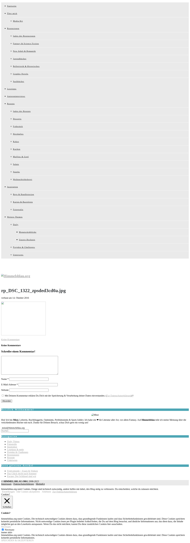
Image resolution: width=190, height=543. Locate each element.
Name (5, 379)
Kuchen (16, 149)
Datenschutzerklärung (23, 484)
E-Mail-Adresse (9, 384)
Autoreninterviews (16, 96)
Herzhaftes (18, 134)
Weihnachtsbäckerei (22, 179)
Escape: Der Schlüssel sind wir (21, 476)
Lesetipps (11, 89)
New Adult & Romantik (24, 51)
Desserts (17, 119)
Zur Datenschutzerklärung (118, 395)
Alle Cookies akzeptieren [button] (28, 491)
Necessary (9, 529)
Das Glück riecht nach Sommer (22, 473)
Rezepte (11, 104)
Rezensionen (13, 28)
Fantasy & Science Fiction (26, 44)
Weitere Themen (15, 217)
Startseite (11, 6)
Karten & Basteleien (23, 202)
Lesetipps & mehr (15, 449)
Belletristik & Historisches (26, 66)
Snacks (16, 172)
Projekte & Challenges (24, 247)
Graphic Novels (20, 74)
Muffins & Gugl (21, 157)
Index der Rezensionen (24, 36)
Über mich (12, 13)
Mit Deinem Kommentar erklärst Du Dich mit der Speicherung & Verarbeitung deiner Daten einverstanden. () (69, 395)
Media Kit (18, 21)
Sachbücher (18, 81)
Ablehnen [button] (46, 491)
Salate (16, 164)
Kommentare (10, 339)
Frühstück (18, 126)
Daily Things (13, 441)
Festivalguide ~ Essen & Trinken (22, 471)
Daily (15, 225)
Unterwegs (18, 255)
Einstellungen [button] (8, 491)
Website (5, 390)
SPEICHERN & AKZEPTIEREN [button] (17, 540)
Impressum (6, 484)
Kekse (16, 142)
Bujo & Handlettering (23, 194)
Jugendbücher (19, 59)
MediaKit (40, 484)
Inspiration (12, 187)
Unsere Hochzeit (27, 240)
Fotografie (18, 210)
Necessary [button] (6, 526)
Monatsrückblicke (27, 232)
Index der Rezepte (22, 111)
